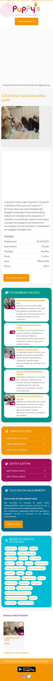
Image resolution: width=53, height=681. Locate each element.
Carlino (29, 563)
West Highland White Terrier (18, 593)
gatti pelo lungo (15, 476)
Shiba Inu (10, 563)
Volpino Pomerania (27, 553)
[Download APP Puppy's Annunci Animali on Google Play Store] (26, 671)
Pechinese (36, 583)
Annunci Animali (18, 85)
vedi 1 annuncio (22, 652)
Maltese (33, 548)
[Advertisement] (26, 55)
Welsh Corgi (11, 583)
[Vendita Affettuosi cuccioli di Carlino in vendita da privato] (9, 328)
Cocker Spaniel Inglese (15, 568)
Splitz (29, 573)
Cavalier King (41, 563)
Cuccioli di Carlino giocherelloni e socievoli (29, 397)
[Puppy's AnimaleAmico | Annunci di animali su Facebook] (24, 677)
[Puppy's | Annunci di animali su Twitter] (29, 677)
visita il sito (13, 524)
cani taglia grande (17, 450)
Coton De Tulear (26, 603)
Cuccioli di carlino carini (11, 639)
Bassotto (23, 548)
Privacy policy (42, 661)
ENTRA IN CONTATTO (16, 278)
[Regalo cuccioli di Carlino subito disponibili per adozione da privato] (9, 303)
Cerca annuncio (27, 21)
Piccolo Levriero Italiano (16, 598)
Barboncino (11, 548)
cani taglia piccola (42, 85)
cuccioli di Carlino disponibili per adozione (29, 373)
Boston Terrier (29, 578)
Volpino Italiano (12, 578)
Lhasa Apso (10, 603)
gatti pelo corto (15, 471)
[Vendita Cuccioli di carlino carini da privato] (14, 628)
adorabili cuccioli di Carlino (27, 350)
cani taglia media (16, 444)
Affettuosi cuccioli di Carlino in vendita (28, 326)
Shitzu (19, 563)
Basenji (33, 598)
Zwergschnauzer (25, 588)
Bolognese (24, 583)
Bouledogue (11, 558)
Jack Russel (35, 558)
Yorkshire (10, 573)
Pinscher (23, 558)
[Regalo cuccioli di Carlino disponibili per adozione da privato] (9, 375)
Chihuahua (10, 553)
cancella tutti (8, 652)
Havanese (10, 588)
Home (6, 85)
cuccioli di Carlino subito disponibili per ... (30, 301)
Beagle (20, 573)
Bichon (42, 578)
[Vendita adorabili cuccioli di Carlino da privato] (9, 353)
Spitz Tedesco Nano (36, 568)
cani (30, 85)
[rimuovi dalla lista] (20, 625)
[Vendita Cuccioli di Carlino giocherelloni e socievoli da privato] (9, 399)
